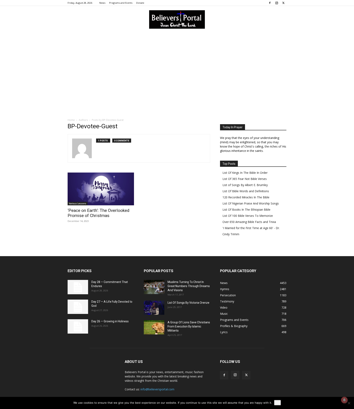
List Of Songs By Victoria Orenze (188, 302)
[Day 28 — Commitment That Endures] (78, 287)
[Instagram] (276, 3)
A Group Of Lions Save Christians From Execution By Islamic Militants (189, 326)
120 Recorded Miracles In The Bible (245, 197)
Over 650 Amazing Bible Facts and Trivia (249, 222)
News (102, 2)
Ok (277, 402)
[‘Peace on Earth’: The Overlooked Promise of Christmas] (101, 189)
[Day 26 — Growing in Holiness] (78, 326)
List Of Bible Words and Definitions (245, 191)
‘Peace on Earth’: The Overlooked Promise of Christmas (98, 213)
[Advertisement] (177, 63)
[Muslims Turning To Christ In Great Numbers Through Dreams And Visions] (154, 287)
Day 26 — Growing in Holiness (110, 321)
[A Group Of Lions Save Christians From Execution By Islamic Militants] (154, 327)
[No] (349, 403)
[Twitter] (283, 3)
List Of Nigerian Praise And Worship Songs (250, 203)
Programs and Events (120, 2)
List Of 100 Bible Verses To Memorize (247, 216)
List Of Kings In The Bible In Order (245, 173)
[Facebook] (270, 3)
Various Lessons (77, 203)
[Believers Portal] (177, 19)
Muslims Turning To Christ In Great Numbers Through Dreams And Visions (189, 286)
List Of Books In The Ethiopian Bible (246, 209)
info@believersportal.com (157, 389)
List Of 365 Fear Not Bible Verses (244, 179)
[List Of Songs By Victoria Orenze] (154, 308)
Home (71, 120)
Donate (140, 2)
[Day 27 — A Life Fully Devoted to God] (78, 307)
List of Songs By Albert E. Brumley (245, 185)
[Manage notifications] (344, 400)
